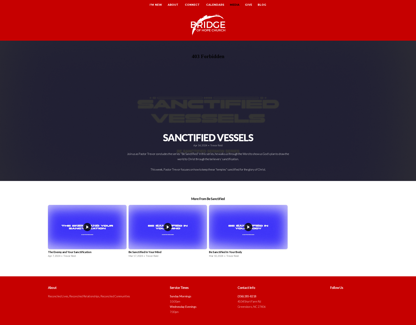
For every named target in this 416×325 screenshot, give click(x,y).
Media (235, 4)
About (174, 4)
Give (248, 4)
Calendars (215, 4)
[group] (87, 232)
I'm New (156, 4)
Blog (262, 4)
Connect (193, 4)
